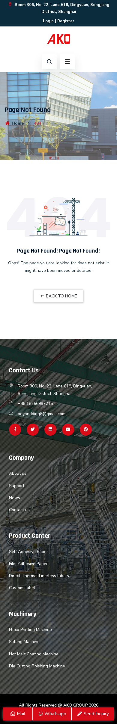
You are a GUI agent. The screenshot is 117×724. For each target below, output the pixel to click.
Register (65, 21)
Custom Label (22, 588)
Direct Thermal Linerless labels (39, 576)
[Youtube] (68, 430)
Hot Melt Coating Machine (33, 654)
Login (48, 21)
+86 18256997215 (35, 403)
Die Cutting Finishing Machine (37, 666)
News (14, 498)
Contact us (19, 510)
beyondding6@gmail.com (41, 414)
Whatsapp (54, 714)
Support (16, 486)
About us (17, 473)
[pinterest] (86, 430)
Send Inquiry (95, 714)
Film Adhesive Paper (28, 564)
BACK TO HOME (61, 296)
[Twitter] (33, 430)
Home (17, 123)
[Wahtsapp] (50, 430)
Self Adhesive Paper (28, 552)
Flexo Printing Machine (30, 629)
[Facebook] (15, 430)
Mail (20, 714)
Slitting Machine (24, 642)
